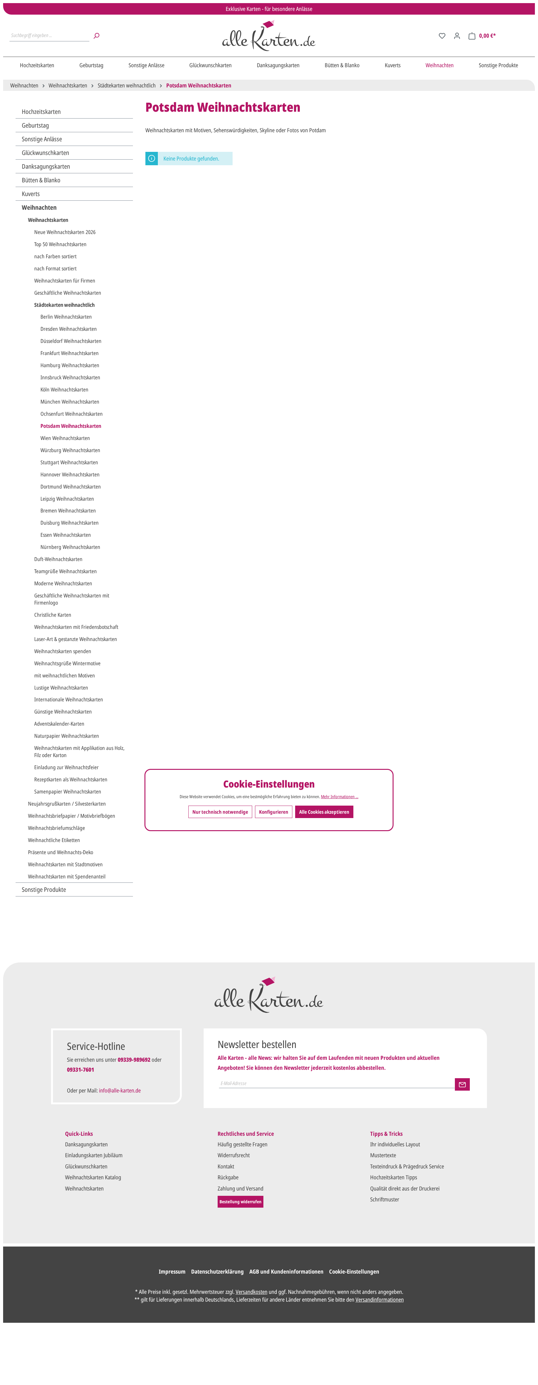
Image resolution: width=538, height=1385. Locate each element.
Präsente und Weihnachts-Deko (60, 852)
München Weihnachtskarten (69, 401)
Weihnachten (39, 207)
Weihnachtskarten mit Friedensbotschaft (76, 626)
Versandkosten (251, 1291)
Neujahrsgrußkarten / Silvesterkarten (67, 803)
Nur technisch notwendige (220, 811)
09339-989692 (134, 1059)
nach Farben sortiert (55, 256)
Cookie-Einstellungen (354, 1271)
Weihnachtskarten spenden (62, 651)
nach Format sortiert (55, 268)
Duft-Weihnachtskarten (58, 559)
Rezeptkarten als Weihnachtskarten (70, 779)
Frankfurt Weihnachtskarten (69, 353)
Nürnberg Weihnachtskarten (70, 546)
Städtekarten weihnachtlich (64, 304)
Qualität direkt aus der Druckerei (405, 1188)
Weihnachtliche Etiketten (54, 840)
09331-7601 (80, 1069)
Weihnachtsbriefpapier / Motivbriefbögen (71, 815)
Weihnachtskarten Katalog (93, 1177)
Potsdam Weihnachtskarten (70, 425)
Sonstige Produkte (44, 889)
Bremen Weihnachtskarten (68, 510)
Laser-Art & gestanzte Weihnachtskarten (75, 639)
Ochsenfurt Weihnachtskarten (71, 413)
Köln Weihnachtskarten (64, 389)
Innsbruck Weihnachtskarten (70, 377)
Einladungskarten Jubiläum (94, 1155)
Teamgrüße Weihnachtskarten (65, 571)
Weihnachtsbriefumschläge (56, 827)
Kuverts (31, 194)
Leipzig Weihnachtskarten (67, 498)
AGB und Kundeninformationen (286, 1271)
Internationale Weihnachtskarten (68, 699)
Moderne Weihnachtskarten (63, 583)
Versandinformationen (380, 1299)
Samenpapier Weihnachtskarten (67, 791)
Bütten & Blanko (41, 180)
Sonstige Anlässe (42, 139)
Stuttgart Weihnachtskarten (69, 462)
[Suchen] (96, 35)
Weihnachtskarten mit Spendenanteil (67, 876)
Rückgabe (228, 1177)
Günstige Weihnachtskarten (63, 711)
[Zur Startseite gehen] (269, 35)
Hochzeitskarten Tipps (393, 1177)
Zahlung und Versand (240, 1188)
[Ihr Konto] (457, 35)
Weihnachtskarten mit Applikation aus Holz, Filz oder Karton (79, 751)
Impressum (172, 1271)
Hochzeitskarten (41, 111)
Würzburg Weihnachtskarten (70, 450)
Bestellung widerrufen (240, 1202)
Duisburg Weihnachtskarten (69, 522)
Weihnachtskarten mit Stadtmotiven (65, 864)
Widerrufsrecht (234, 1155)
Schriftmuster (384, 1199)
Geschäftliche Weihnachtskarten (67, 292)
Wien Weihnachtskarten (65, 438)
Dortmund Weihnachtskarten (70, 486)
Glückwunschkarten (45, 152)
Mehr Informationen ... (339, 796)
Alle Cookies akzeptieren (324, 811)
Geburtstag (35, 125)
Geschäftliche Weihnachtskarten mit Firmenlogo (71, 599)
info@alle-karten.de (120, 1090)
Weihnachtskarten (48, 219)
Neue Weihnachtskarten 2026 (65, 232)
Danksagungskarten (46, 166)
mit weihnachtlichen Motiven (64, 675)
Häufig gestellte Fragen (242, 1144)
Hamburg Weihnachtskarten (69, 365)
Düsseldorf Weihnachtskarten (70, 340)
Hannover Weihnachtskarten (70, 474)
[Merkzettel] (442, 35)
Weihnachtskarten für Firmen (64, 280)
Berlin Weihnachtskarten (66, 316)
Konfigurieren (273, 811)
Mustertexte (383, 1155)
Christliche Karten (52, 614)
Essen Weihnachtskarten (65, 534)
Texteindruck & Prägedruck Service (407, 1166)
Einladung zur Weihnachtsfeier (66, 767)
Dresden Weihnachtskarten (68, 328)
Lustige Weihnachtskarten (61, 687)
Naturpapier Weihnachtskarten (66, 735)
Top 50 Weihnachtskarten (60, 244)
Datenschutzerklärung (217, 1271)
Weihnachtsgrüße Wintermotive (67, 663)
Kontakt (226, 1166)
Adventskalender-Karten (59, 723)
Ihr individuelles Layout (395, 1144)
